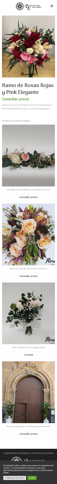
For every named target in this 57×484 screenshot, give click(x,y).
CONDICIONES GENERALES (17, 453)
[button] (49, 21)
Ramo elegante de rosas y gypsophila (28, 347)
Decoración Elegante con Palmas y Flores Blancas (28, 426)
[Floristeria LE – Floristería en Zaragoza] (28, 6)
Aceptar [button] (32, 478)
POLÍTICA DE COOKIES (42, 453)
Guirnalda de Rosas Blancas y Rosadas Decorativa (28, 189)
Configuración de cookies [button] (15, 478)
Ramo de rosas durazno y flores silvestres (28, 268)
